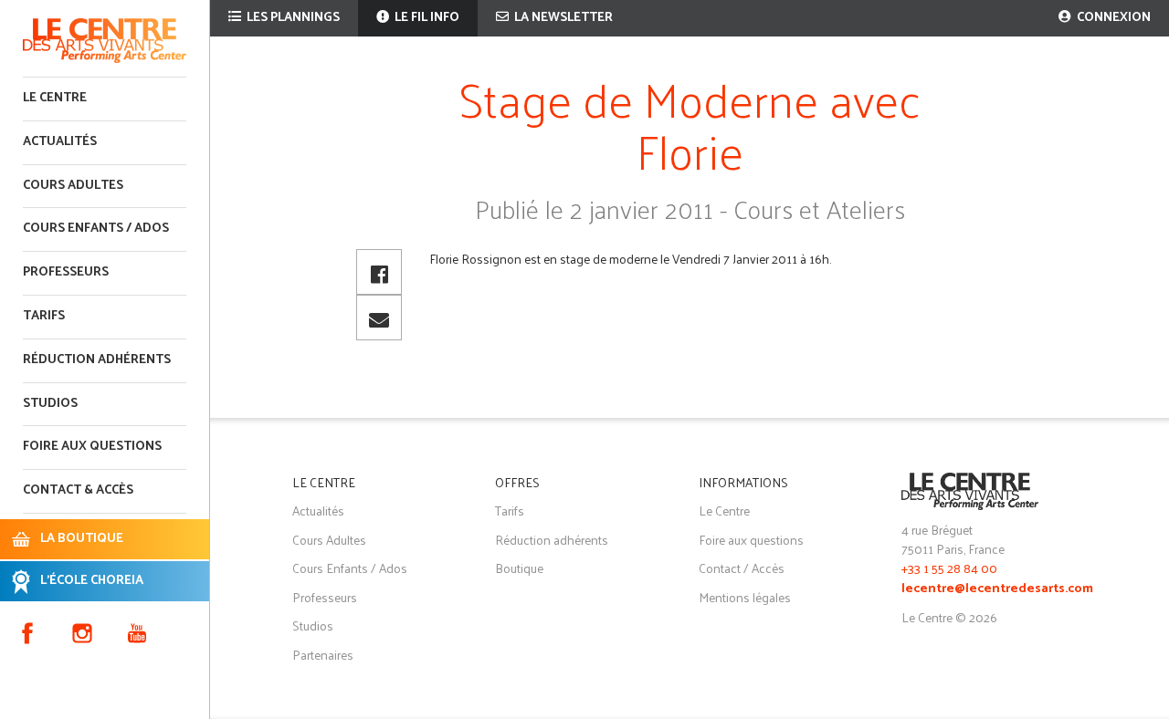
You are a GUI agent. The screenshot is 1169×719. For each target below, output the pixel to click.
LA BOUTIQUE (81, 538)
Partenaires (322, 654)
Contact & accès (78, 490)
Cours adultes (73, 185)
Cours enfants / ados (96, 228)
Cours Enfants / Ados (349, 568)
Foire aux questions (92, 446)
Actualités (60, 141)
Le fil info (425, 17)
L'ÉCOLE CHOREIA (91, 580)
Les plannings (292, 17)
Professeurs (66, 272)
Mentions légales (745, 597)
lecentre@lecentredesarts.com (997, 588)
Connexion (1112, 17)
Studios (50, 403)
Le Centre (55, 98)
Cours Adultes (329, 539)
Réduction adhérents (97, 359)
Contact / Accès (742, 568)
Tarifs (44, 316)
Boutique (519, 568)
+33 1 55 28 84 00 (949, 568)
